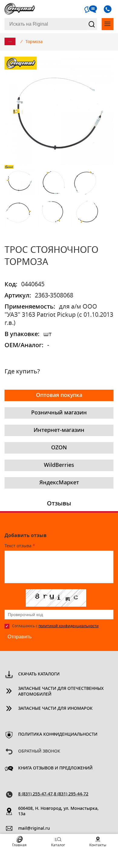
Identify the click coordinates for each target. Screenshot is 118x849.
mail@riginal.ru (34, 828)
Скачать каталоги (39, 674)
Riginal (20, 9)
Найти (91, 24)
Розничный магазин (59, 413)
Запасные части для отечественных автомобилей (61, 691)
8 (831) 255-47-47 (35, 794)
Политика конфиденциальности (57, 734)
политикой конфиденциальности (68, 626)
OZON (59, 448)
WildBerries (59, 465)
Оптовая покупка (59, 395)
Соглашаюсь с (55, 626)
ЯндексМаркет (59, 483)
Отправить (19, 636)
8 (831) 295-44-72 (71, 794)
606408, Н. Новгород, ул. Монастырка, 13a (58, 811)
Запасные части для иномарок (55, 708)
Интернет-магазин (59, 430)
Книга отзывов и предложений (55, 768)
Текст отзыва (20, 546)
